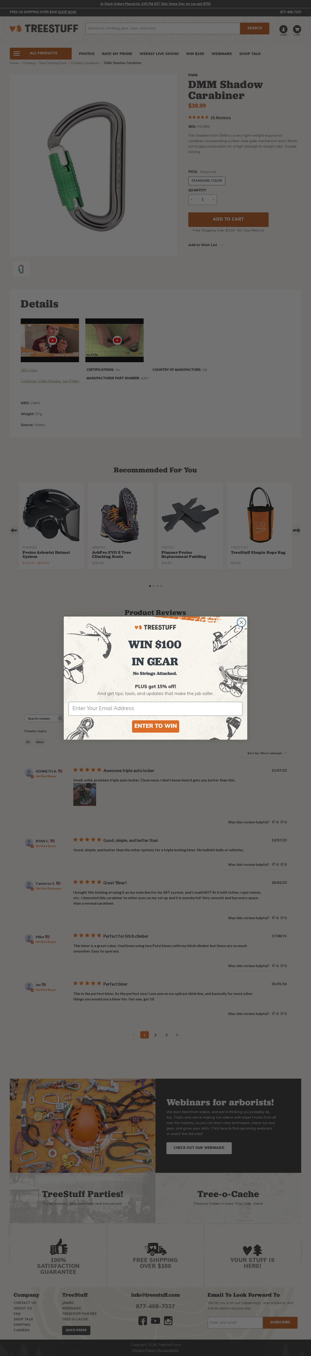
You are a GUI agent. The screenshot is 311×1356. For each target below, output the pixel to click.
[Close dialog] (241, 622)
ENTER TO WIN (155, 726)
